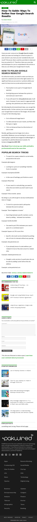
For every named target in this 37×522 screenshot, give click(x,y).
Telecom (7, 500)
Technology (24, 477)
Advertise (17, 517)
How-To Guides (9, 469)
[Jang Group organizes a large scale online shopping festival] (5, 307)
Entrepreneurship (10, 492)
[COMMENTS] (31, 48)
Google (14, 272)
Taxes (22, 504)
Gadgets (23, 492)
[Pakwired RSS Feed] (20, 455)
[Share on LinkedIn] (14, 48)
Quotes (6, 481)
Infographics (8, 504)
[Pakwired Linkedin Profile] (17, 455)
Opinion (23, 488)
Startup (23, 469)
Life (5, 473)
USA (21, 473)
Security (7, 508)
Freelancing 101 (9, 465)
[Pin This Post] (22, 48)
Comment (4, 323)
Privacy (24, 517)
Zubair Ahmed (7, 19)
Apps (6, 461)
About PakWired (8, 517)
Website (4, 345)
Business (7, 488)
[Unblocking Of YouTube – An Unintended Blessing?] (5, 287)
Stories (22, 500)
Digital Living (24, 481)
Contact (30, 517)
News (6, 477)
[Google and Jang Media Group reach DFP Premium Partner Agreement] (5, 297)
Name (3, 336)
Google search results (25, 272)
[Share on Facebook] (6, 48)
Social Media (24, 465)
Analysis (7, 496)
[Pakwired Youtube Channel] (13, 455)
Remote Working (26, 461)
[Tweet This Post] (10, 48)
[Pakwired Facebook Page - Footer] (2, 455)
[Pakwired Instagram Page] (10, 455)
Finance (23, 496)
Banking (23, 508)
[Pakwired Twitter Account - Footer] (6, 455)
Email (3, 341)
